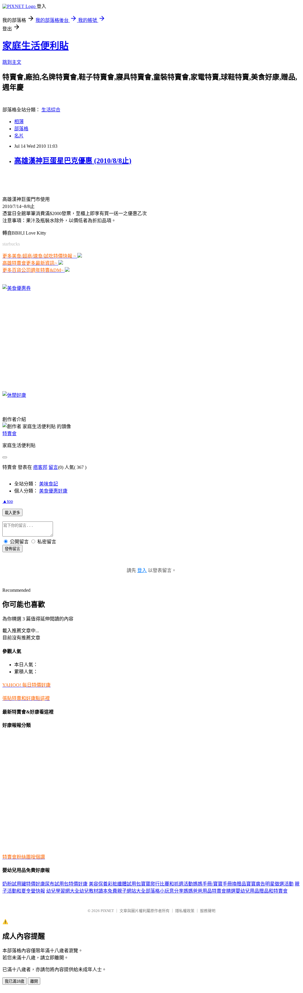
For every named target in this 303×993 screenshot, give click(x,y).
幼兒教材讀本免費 (98, 890)
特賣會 (9, 433)
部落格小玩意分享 (164, 890)
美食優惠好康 (53, 490)
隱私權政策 (184, 911)
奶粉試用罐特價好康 (23, 883)
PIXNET (107, 911)
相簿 (19, 121)
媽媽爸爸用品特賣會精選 (209, 890)
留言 (53, 467)
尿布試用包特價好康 (66, 883)
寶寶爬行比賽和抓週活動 (167, 883)
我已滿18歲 (14, 981)
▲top (7, 501)
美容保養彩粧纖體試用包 (115, 883)
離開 (34, 981)
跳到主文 (11, 62)
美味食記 (48, 483)
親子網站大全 (131, 890)
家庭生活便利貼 (35, 45)
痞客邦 (40, 467)
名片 (19, 135)
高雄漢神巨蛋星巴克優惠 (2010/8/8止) (72, 161)
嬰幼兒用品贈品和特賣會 (262, 890)
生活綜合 (50, 109)
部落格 (21, 128)
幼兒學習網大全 (62, 890)
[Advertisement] (71, 180)
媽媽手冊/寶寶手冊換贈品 (219, 883)
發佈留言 (12, 549)
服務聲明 (207, 911)
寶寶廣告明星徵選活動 (270, 883)
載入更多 (12, 513)
